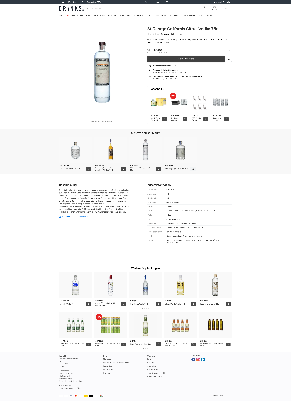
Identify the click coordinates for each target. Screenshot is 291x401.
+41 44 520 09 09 (66, 373)
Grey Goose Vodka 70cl (139, 304)
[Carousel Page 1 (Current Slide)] (142, 308)
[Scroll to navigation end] (288, 15)
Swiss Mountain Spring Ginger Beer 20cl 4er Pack (176, 344)
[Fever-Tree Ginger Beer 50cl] (145, 325)
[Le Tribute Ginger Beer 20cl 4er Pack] (215, 325)
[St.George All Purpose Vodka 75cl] (145, 149)
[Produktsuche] (88, 8)
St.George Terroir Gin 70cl (70, 169)
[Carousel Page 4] (148, 308)
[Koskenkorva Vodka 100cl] (215, 285)
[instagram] (198, 359)
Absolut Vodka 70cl (67, 304)
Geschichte (151, 366)
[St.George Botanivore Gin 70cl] (180, 149)
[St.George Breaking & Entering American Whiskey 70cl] (110, 149)
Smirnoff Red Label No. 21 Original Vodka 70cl (105, 304)
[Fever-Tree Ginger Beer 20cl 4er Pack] (75, 325)
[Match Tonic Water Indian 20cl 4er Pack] (158, 102)
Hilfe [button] (105, 356)
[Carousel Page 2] (144, 308)
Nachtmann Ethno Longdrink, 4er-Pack (217, 121)
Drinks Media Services (155, 376)
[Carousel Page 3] (146, 308)
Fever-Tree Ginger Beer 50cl (140, 344)
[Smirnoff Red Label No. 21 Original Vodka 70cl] (110, 285)
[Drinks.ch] (71, 8)
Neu (61, 15)
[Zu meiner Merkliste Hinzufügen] (229, 59)
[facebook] (193, 359)
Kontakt (62, 2)
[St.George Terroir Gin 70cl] (75, 149)
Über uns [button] (151, 356)
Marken (210, 15)
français (226, 2)
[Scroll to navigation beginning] (2, 15)
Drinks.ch (224, 396)
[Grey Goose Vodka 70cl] (145, 285)
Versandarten (108, 369)
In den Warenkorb (186, 59)
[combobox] (141, 8)
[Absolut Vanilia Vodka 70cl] (180, 285)
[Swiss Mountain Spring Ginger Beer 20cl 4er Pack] (180, 325)
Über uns (76, 2)
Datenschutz (108, 366)
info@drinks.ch (64, 376)
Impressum (107, 373)
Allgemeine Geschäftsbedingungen (116, 362)
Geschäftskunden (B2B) (91, 2)
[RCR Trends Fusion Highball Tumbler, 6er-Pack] (200, 102)
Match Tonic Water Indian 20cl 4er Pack (156, 120)
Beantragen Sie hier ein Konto (165, 79)
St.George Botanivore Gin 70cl (176, 169)
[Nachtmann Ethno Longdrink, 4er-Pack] (220, 102)
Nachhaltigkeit (152, 369)
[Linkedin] (203, 359)
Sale (67, 15)
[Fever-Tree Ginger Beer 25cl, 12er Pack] (110, 325)
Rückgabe (107, 359)
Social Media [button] (196, 355)
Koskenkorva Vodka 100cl (209, 304)
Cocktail (201, 15)
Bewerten (165, 34)
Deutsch (217, 2)
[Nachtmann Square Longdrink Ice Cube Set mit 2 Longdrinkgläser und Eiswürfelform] (179, 102)
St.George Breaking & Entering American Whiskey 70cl (106, 169)
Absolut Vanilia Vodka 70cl (175, 304)
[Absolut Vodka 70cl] (75, 285)
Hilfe (69, 2)
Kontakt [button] (62, 356)
